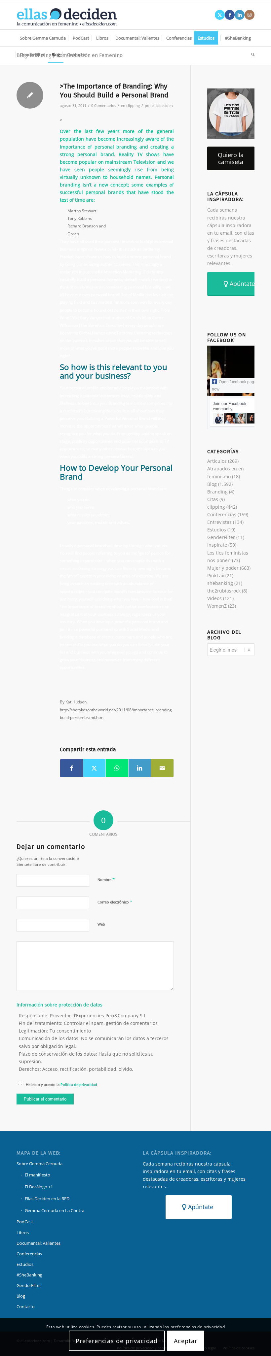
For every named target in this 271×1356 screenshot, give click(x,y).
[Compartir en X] (94, 768)
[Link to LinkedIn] (240, 15)
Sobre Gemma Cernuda (39, 1164)
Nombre (106, 879)
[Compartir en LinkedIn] (140, 768)
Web (101, 924)
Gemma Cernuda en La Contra (54, 1210)
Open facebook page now (234, 385)
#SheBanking (29, 1275)
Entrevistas (219, 522)
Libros (23, 1233)
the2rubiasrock (224, 591)
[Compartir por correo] (162, 768)
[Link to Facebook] (230, 15)
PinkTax (215, 575)
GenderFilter (221, 537)
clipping (133, 105)
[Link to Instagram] (249, 15)
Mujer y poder (223, 568)
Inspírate (217, 545)
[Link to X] (220, 15)
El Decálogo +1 (39, 1187)
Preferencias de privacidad (116, 1341)
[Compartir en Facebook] (71, 768)
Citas (212, 499)
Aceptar (185, 1341)
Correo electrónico (114, 902)
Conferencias (221, 514)
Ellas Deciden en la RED (47, 1199)
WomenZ (217, 606)
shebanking (220, 583)
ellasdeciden (162, 105)
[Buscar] (251, 54)
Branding (217, 492)
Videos (214, 598)
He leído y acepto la (61, 1084)
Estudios (216, 529)
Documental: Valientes (38, 1243)
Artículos (217, 461)
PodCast (25, 1222)
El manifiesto (37, 1175)
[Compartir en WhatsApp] (117, 768)
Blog (212, 484)
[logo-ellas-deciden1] (67, 14)
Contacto (26, 1306)
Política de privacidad (78, 1084)
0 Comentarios (103, 105)
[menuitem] (43, 38)
